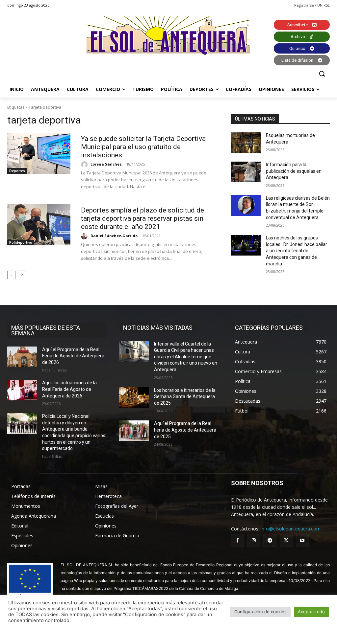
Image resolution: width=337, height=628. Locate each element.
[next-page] (22, 275)
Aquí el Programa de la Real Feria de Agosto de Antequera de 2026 (73, 356)
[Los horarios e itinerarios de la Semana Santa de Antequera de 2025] (134, 397)
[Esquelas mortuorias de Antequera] (246, 142)
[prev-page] (11, 275)
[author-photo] (85, 164)
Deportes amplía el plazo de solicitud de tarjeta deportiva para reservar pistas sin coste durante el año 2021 (142, 218)
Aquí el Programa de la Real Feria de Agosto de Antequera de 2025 (185, 430)
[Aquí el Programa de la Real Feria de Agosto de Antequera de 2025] (134, 430)
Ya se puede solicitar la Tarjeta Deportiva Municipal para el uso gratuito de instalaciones (143, 147)
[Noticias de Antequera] (168, 35)
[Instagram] (253, 540)
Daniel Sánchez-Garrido (114, 235)
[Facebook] (237, 540)
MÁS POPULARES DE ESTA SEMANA (45, 330)
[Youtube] (302, 540)
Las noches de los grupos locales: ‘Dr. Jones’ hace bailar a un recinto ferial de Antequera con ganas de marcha (296, 250)
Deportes (17, 170)
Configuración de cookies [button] (260, 611)
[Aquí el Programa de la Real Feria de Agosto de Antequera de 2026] (22, 357)
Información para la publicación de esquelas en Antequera (294, 171)
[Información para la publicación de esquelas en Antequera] (246, 172)
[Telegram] (269, 540)
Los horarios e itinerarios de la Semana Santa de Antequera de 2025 (185, 397)
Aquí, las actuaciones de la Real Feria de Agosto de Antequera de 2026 (69, 389)
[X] (286, 540)
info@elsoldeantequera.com (291, 529)
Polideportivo (20, 242)
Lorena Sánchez (106, 164)
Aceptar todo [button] (311, 611)
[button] (322, 73)
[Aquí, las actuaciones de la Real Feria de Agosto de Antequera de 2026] (22, 390)
